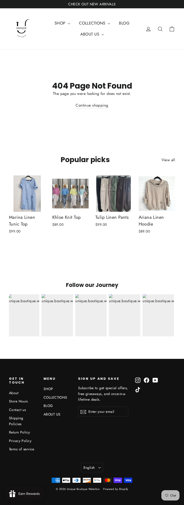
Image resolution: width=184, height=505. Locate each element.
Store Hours (18, 401)
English (89, 467)
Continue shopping (92, 105)
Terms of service (21, 449)
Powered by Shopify (115, 489)
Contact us (17, 409)
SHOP (61, 23)
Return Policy (19, 432)
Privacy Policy (20, 440)
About (13, 393)
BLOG (124, 23)
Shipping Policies (16, 421)
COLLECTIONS (93, 23)
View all (168, 160)
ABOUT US (90, 34)
